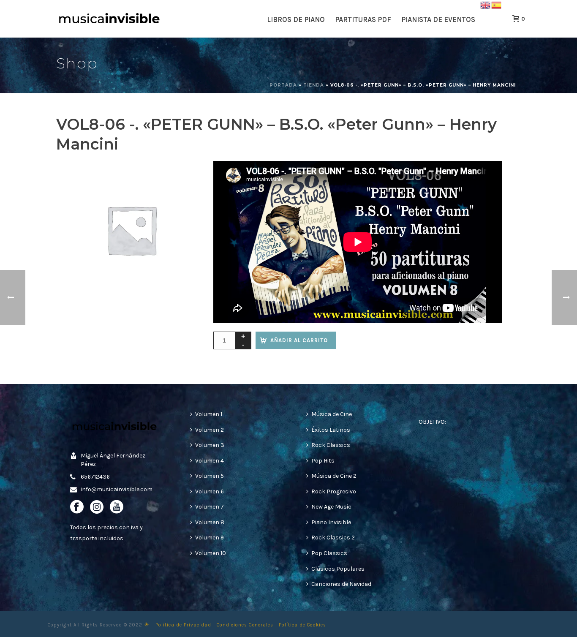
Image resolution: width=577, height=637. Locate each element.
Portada (283, 85)
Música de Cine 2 (334, 475)
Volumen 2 (209, 429)
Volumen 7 (209, 506)
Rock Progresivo (333, 491)
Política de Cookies (302, 625)
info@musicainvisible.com (116, 489)
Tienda (313, 85)
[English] (485, 4)
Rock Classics (330, 445)
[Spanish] (496, 4)
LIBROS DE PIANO (296, 19)
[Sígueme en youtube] (116, 507)
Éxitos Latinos (330, 429)
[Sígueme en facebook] (77, 507)
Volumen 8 (209, 522)
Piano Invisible (331, 522)
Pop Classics (329, 553)
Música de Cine (331, 414)
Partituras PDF (363, 19)
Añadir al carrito (299, 340)
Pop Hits (323, 460)
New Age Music (331, 506)
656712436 (95, 476)
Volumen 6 (209, 491)
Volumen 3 (209, 445)
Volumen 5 (209, 475)
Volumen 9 (209, 537)
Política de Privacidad (183, 625)
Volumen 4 (209, 460)
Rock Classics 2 (333, 537)
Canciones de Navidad (341, 584)
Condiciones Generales (245, 625)
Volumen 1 (208, 414)
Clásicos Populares (338, 568)
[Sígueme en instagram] (96, 507)
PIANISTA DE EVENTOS (438, 19)
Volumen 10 (210, 553)
